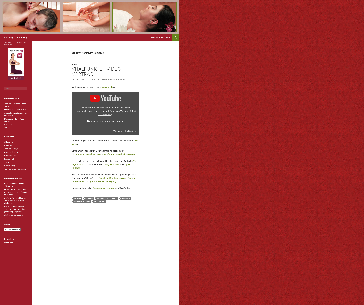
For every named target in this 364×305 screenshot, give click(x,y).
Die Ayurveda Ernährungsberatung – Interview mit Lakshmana (15, 192)
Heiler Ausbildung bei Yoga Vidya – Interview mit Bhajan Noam (15, 200)
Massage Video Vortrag (107, 198)
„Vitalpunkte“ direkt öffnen (124, 131)
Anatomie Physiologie (82, 181)
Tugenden (125, 198)
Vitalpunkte (107, 87)
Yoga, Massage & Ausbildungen (15, 169)
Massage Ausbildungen (160, 37)
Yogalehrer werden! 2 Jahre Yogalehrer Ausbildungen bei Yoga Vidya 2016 (15, 209)
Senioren (132, 178)
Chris (6, 215)
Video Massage (9, 166)
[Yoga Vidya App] (15, 64)
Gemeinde (103, 178)
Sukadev (96, 79)
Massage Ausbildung (15, 37)
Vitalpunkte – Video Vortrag (96, 71)
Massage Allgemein (11, 152)
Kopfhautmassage (118, 178)
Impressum (8, 242)
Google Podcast (111, 164)
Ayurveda (8, 145)
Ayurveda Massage (11, 149)
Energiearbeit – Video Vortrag (15, 109)
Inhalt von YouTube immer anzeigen (106, 121)
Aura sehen (99, 181)
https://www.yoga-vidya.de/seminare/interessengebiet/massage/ (103, 154)
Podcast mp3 (9, 159)
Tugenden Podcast (82, 202)
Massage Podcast (17, 215)
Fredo (6, 189)
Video (74, 64)
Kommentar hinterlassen (116, 79)
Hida (6, 183)
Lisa (5, 206)
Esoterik (77, 198)
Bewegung (111, 181)
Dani (6, 198)
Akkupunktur (9, 142)
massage (89, 198)
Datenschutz (9, 239)
